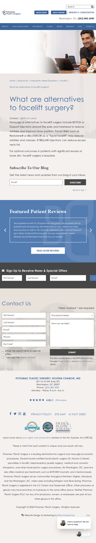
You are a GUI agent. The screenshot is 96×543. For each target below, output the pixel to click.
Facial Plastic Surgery (20, 26)
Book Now (41, 12)
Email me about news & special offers (22, 352)
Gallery (50, 26)
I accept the (12, 357)
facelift (63, 80)
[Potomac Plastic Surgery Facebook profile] (10, 414)
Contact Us (90, 26)
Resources (70, 26)
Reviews (59, 26)
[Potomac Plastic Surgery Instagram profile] (19, 414)
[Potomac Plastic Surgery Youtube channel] (24, 414)
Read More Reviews (48, 250)
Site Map (60, 414)
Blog (80, 26)
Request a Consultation (81, 12)
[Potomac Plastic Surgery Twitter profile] (15, 414)
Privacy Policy (64, 361)
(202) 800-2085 (52, 387)
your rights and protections (37, 437)
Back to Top (78, 190)
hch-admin (31, 118)
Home (13, 80)
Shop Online (58, 12)
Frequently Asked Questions (43, 80)
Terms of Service (84, 361)
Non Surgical (38, 26)
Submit (72, 352)
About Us (5, 26)
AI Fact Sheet (77, 414)
